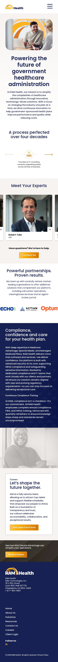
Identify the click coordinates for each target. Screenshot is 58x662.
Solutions (10, 617)
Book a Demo (16, 555)
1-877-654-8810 (13, 591)
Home (8, 608)
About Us (10, 613)
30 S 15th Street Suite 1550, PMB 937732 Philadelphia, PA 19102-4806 (18, 586)
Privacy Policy (42, 655)
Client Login (11, 634)
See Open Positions (24, 527)
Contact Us (29, 255)
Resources (11, 621)
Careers (9, 630)
